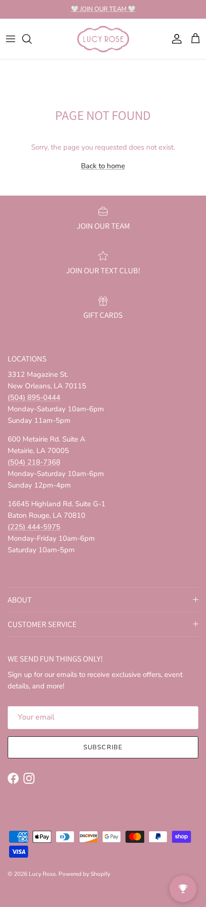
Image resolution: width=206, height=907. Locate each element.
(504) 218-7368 (34, 462)
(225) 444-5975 (34, 527)
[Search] (31, 38)
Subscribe (102, 747)
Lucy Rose (42, 874)
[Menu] (10, 38)
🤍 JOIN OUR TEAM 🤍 (103, 9)
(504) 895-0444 (34, 397)
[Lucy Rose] (103, 38)
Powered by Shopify (84, 874)
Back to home (103, 166)
